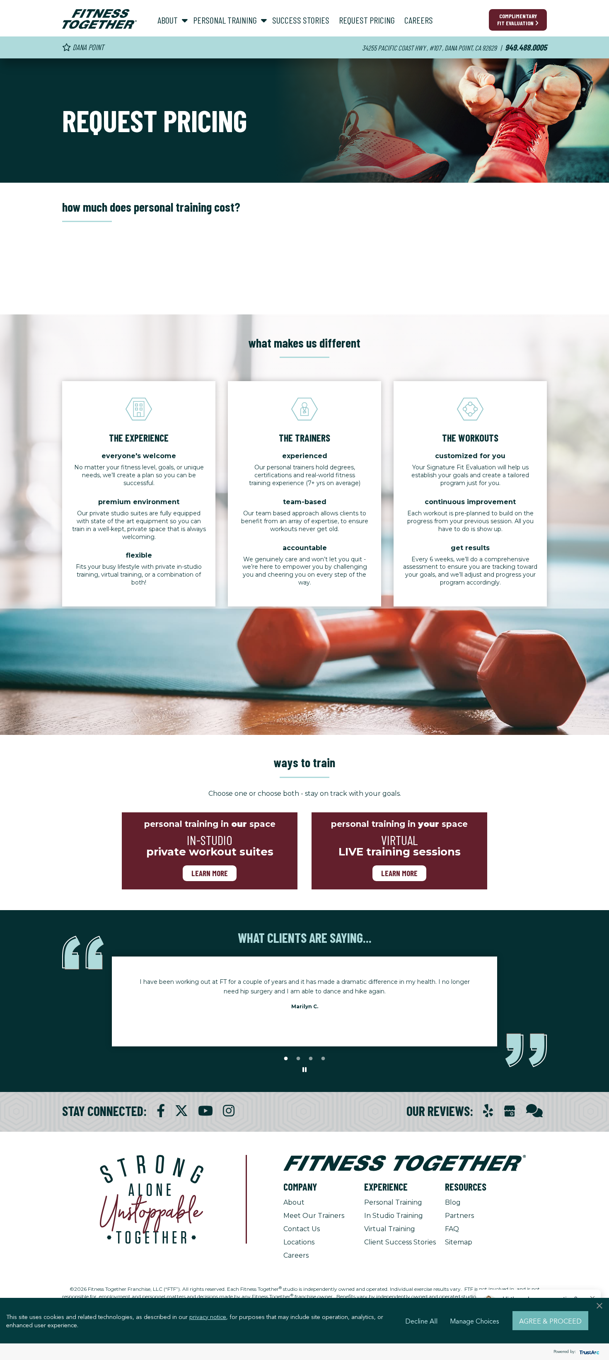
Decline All (421, 1320)
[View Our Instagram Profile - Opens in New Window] (229, 1111)
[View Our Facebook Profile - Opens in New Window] (160, 1111)
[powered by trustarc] (588, 1352)
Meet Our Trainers (313, 1216)
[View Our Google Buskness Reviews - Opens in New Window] (509, 1111)
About (293, 1202)
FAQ (452, 1229)
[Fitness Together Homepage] (99, 19)
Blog (453, 1202)
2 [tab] (298, 1059)
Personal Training (393, 1202)
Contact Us (301, 1229)
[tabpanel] (304, 997)
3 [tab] (311, 1059)
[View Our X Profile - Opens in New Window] (181, 1111)
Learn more (209, 873)
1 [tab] (286, 1059)
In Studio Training (393, 1216)
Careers (296, 1255)
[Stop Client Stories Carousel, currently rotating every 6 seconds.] (304, 1070)
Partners (459, 1216)
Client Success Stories (400, 1242)
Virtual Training (389, 1229)
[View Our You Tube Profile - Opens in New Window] (205, 1111)
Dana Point (87, 47)
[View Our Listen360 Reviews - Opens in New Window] (534, 1111)
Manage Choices (474, 1320)
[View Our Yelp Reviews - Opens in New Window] (488, 1111)
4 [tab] (323, 1059)
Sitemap (458, 1242)
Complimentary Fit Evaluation (517, 19)
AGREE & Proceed (550, 1320)
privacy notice (207, 1316)
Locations (298, 1242)
